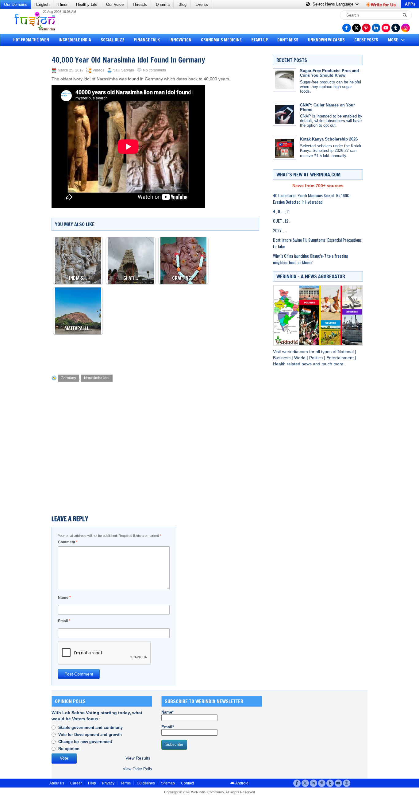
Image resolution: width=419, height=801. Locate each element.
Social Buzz (113, 40)
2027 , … (280, 230)
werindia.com (295, 351)
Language (334, 4)
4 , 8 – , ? (281, 211)
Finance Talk (147, 40)
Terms (126, 783)
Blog (182, 4)
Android (241, 783)
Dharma (163, 4)
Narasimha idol (97, 378)
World (300, 358)
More (393, 40)
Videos (98, 70)
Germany (68, 378)
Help (92, 783)
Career (76, 783)
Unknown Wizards (326, 40)
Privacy (108, 783)
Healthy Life (86, 4)
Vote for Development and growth (90, 734)
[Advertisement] (27, 143)
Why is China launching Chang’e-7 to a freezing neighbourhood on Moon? (310, 258)
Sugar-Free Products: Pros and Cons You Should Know (329, 73)
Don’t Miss (287, 40)
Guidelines (146, 783)
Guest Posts (366, 40)
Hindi (62, 4)
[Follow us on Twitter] (356, 27)
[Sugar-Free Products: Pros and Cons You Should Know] (284, 79)
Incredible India (75, 40)
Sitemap (168, 783)
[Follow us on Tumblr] (395, 27)
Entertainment (340, 358)
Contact (187, 783)
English (42, 4)
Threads (140, 4)
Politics (316, 358)
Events (201, 4)
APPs (410, 4)
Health (280, 364)
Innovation (180, 40)
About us (56, 783)
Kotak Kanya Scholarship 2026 (329, 139)
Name (64, 597)
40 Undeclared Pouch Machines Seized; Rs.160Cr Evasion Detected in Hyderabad (312, 198)
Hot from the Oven (31, 40)
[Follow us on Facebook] (346, 27)
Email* (167, 727)
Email (64, 621)
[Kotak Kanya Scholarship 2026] (284, 148)
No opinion (68, 748)
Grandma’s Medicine (221, 40)
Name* (167, 712)
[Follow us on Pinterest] (366, 27)
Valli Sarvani (123, 70)
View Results (137, 758)
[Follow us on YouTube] (386, 27)
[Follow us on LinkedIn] (376, 27)
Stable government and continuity (90, 727)
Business (282, 358)
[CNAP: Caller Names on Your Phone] (284, 114)
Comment (68, 542)
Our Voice (115, 4)
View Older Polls (137, 769)
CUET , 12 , (281, 221)
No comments (154, 70)
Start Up (259, 40)
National (346, 351)
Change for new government (85, 741)
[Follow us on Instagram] (405, 27)
